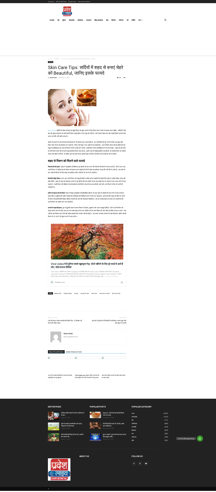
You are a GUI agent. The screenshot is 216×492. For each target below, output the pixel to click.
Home (52, 20)
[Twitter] (55, 82)
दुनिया (64, 20)
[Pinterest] (60, 82)
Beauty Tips (57, 293)
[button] (165, 20)
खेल (107, 20)
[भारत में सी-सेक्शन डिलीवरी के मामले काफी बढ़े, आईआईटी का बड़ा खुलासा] (60, 365)
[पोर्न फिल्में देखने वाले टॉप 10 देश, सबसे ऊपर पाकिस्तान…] (95, 426)
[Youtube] (146, 463)
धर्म (127, 20)
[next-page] (53, 382)
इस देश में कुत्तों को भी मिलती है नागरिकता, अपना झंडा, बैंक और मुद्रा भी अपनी (109, 322)
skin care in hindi (105, 293)
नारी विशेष (56, 59)
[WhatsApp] (65, 82)
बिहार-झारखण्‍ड (98, 20)
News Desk (53, 77)
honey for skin (85, 293)
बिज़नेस (113, 20)
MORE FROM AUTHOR (74, 352)
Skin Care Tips (116, 293)
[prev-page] (49, 382)
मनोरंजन (121, 20)
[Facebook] (50, 82)
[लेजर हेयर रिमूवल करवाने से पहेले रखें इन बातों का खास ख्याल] (114, 365)
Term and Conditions (84, 1)
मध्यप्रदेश (71, 20)
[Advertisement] (108, 39)
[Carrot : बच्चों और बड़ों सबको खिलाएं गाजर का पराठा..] (95, 415)
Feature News (68, 293)
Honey (76, 293)
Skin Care (52, 130)
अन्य (139, 20)
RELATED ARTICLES (56, 352)
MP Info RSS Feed (61, 1)
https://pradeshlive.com (71, 337)
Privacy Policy (72, 1)
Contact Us (51, 1)
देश (58, 20)
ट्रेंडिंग (133, 20)
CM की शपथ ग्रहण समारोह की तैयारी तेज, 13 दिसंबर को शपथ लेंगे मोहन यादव (65, 322)
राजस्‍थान (88, 20)
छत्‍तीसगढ (80, 20)
